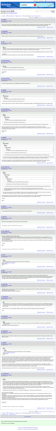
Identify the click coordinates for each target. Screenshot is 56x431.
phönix (4, 206)
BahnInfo (37, 429)
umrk (4, 254)
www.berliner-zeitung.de (10, 262)
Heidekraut (5, 31)
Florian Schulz (6, 78)
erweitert (53, 12)
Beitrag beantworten (42, 27)
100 (34, 413)
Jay (3, 41)
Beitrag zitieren (50, 27)
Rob (4, 270)
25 (31, 413)
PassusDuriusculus (12, 13)
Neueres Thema (5, 414)
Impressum (20, 427)
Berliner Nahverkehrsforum (10, 9)
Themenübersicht (11, 413)
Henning (5, 216)
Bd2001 (4, 90)
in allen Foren (38, 413)
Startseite (2, 9)
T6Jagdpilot (5, 296)
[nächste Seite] (52, 17)
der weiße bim (6, 167)
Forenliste (4, 413)
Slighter (4, 19)
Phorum (22, 429)
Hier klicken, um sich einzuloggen (8, 423)
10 (49, 17)
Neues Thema (19, 413)
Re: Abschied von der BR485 (6, 32)
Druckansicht (28, 416)
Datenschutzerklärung (27, 427)
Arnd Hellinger (6, 60)
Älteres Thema (13, 414)
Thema (17, 9)
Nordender (5, 284)
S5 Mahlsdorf (6, 373)
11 (51, 17)
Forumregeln (35, 427)
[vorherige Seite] (39, 17)
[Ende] (54, 17)
